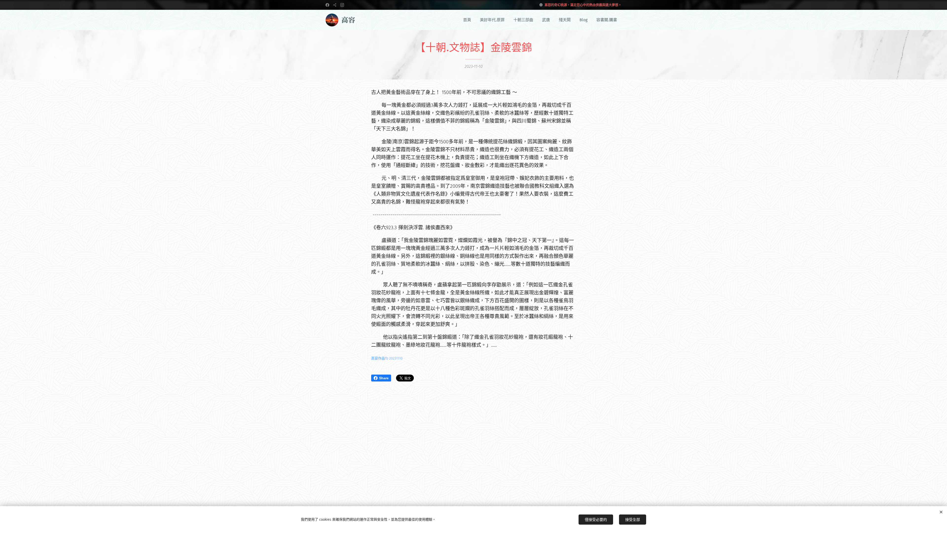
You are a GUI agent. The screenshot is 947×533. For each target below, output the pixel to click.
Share (384, 378)
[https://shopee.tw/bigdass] (335, 5)
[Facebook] (327, 5)
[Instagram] (342, 5)
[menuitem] (467, 20)
